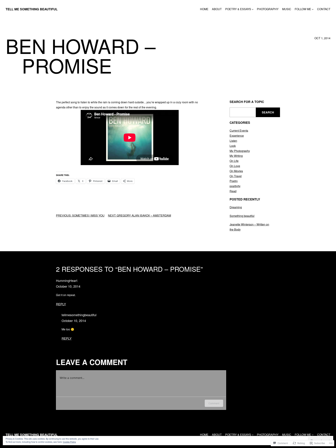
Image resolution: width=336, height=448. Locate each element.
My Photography (240, 151)
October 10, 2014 (68, 286)
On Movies (236, 171)
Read (233, 191)
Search (268, 112)
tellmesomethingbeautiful (79, 314)
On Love (235, 166)
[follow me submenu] (313, 9)
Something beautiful (242, 216)
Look (233, 146)
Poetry (234, 181)
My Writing (236, 156)
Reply (61, 304)
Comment (213, 403)
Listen (233, 141)
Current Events (239, 131)
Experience (237, 136)
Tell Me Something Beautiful (32, 9)
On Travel (236, 176)
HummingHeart (66, 280)
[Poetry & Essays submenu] (253, 9)
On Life (234, 161)
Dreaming (236, 207)
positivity (235, 186)
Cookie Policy (69, 441)
